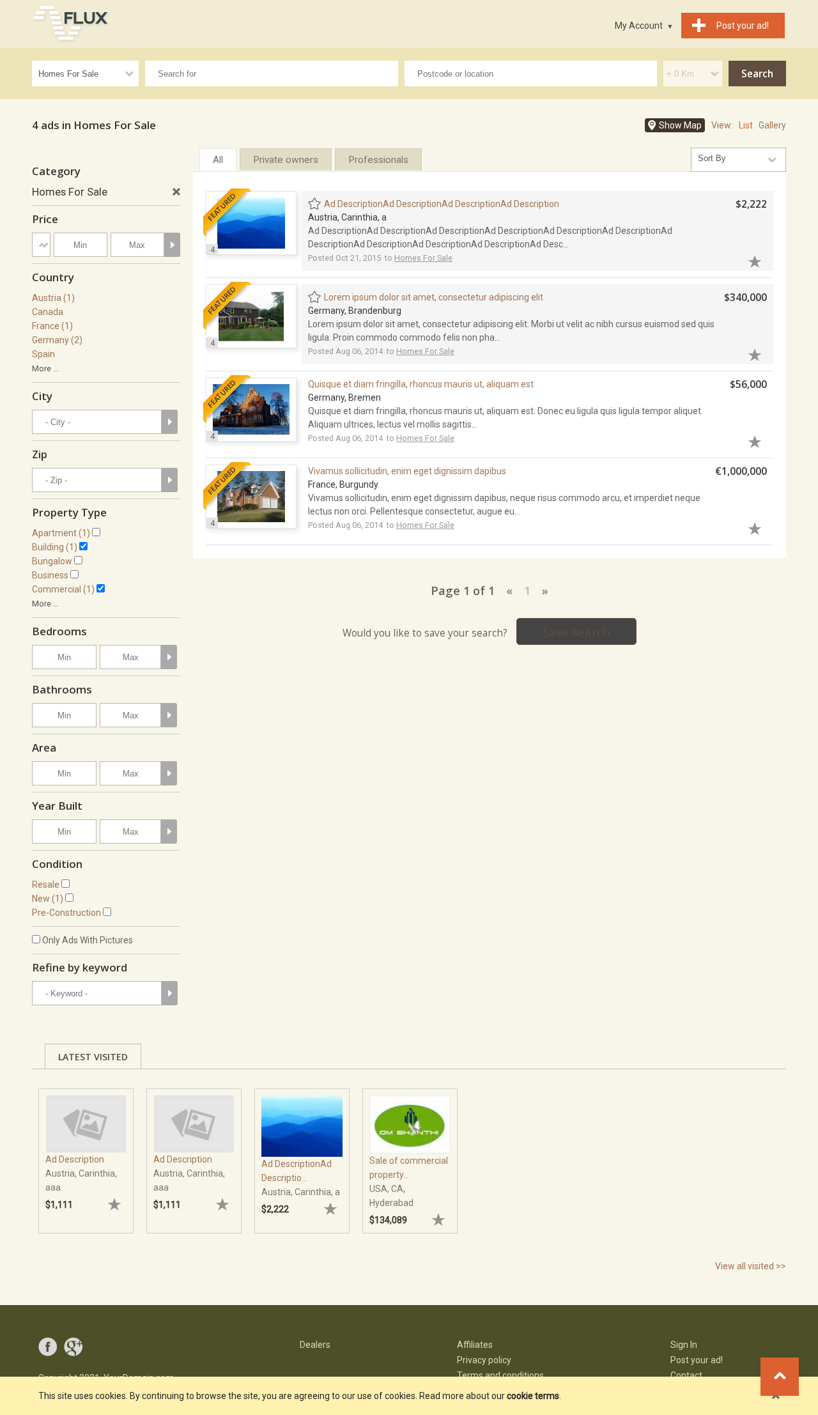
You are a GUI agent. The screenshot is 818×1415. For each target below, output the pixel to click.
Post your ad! (696, 1360)
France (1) (52, 326)
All (218, 160)
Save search (576, 632)
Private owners (285, 160)
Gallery (772, 125)
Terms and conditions (500, 1375)
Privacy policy (484, 1360)
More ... (45, 368)
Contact (686, 1375)
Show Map (680, 125)
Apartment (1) (61, 533)
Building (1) (54, 547)
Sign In (683, 1345)
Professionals (378, 160)
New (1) (47, 898)
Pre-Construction (66, 913)
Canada (47, 312)
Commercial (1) (63, 589)
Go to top (779, 1376)
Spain (43, 354)
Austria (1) (53, 298)
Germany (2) (57, 340)
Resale (45, 884)
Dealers (315, 1345)
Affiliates (475, 1345)
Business (50, 575)
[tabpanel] (86, 1154)
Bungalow (52, 561)
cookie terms (533, 1396)
